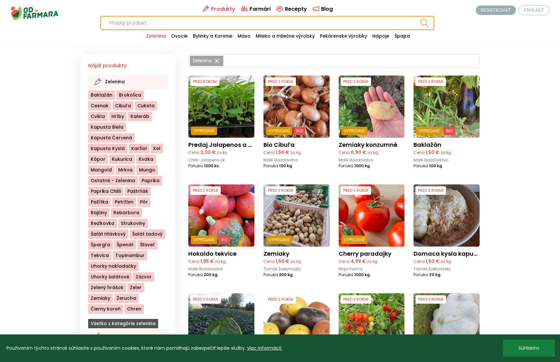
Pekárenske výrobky (343, 36)
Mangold (101, 170)
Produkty (222, 9)
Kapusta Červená (111, 137)
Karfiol (139, 148)
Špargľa (100, 244)
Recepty (295, 9)
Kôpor (98, 159)
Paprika (150, 180)
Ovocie (179, 36)
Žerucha (126, 298)
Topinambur (130, 255)
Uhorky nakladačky (113, 266)
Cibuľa (123, 105)
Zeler (136, 287)
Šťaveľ (147, 244)
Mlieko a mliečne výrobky (285, 36)
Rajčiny (99, 212)
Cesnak (100, 105)
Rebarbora (126, 212)
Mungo (147, 170)
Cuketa (146, 105)
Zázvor (144, 277)
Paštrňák (137, 191)
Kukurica (122, 159)
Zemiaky (100, 298)
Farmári (259, 9)
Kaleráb (140, 116)
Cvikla (98, 116)
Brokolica (130, 95)
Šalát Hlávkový (108, 234)
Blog (326, 9)
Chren (134, 309)
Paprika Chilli (106, 191)
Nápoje (380, 36)
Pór (144, 202)
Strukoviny (133, 223)
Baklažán (101, 95)
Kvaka (146, 159)
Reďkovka (102, 223)
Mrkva (125, 170)
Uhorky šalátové (110, 277)
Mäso (244, 36)
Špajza (402, 36)
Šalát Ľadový (147, 234)
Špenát (125, 244)
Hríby (117, 116)
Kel (156, 148)
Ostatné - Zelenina (113, 180)
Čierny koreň (106, 309)
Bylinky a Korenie (212, 36)
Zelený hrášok (107, 287)
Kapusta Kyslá (108, 148)
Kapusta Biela (107, 127)
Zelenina (156, 36)
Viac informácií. (264, 348)
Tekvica (100, 255)
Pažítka (99, 202)
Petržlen (124, 202)
